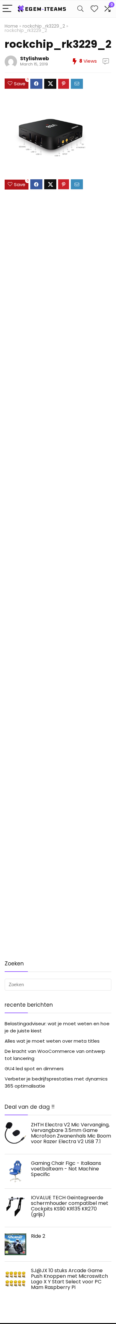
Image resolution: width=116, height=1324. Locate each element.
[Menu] (7, 9)
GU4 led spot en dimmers (34, 1068)
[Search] (80, 9)
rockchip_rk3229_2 (44, 26)
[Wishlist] (94, 9)
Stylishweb (34, 58)
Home (11, 26)
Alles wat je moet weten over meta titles (52, 1041)
